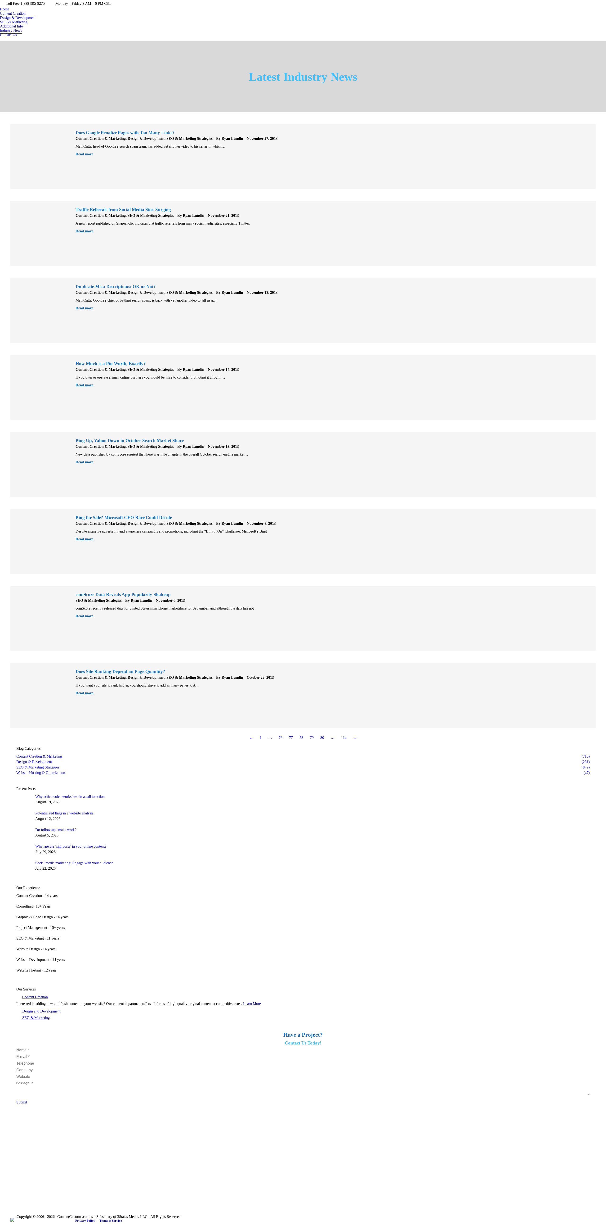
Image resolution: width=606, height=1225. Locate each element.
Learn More (252, 1004)
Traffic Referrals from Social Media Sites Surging (123, 209)
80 (322, 738)
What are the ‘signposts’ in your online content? (70, 846)
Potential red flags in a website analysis (64, 813)
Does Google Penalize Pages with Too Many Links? (125, 132)
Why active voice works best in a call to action (70, 797)
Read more (84, 154)
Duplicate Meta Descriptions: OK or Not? (116, 286)
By (229, 138)
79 (312, 738)
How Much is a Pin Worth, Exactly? (111, 363)
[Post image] (24, 800)
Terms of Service (110, 1220)
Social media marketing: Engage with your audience (74, 863)
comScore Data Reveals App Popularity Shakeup (123, 594)
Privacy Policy (85, 1220)
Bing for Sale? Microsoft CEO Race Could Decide (124, 517)
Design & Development (146, 138)
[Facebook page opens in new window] (14, 1155)
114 (344, 738)
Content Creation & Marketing (101, 138)
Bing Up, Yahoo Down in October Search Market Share (130, 440)
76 (280, 738)
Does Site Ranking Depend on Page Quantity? (120, 671)
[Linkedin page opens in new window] (28, 1155)
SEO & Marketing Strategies (189, 138)
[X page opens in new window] (21, 1155)
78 (301, 738)
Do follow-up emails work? (55, 830)
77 (291, 738)
